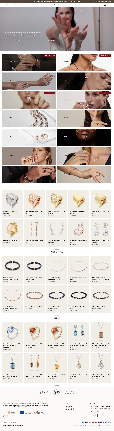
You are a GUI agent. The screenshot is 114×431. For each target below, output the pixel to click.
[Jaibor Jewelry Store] (57, 5)
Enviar (94, 415)
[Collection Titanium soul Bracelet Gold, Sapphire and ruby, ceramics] (34, 266)
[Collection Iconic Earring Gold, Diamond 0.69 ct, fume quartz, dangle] (34, 363)
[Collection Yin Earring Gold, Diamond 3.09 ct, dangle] (101, 229)
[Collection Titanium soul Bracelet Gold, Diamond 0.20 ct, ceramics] (12, 266)
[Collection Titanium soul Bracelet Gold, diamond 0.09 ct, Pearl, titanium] (101, 266)
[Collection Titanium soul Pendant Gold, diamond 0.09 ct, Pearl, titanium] (56, 266)
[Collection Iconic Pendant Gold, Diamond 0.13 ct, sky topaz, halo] (101, 363)
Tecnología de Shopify (19, 425)
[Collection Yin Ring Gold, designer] (12, 229)
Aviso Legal (72, 425)
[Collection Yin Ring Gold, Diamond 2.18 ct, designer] (12, 200)
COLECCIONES (16, 4)
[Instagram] (7, 416)
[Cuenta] (105, 5)
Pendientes (83, 40)
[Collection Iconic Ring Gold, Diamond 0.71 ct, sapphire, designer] (34, 332)
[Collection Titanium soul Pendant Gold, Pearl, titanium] (78, 266)
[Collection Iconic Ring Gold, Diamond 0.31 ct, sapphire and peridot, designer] (56, 332)
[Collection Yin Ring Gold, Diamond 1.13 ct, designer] (34, 200)
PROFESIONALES (6, 4)
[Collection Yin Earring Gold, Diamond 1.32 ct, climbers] (56, 229)
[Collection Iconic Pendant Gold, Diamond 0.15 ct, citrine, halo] (56, 363)
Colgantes (51, 40)
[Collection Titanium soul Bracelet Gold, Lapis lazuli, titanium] (56, 295)
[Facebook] (4, 416)
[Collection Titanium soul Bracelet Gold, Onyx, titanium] (78, 295)
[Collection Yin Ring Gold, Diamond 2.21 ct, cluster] (78, 229)
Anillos (20, 40)
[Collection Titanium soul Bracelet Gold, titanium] (34, 295)
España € (109, 1)
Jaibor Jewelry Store (10, 425)
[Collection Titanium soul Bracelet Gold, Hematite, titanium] (101, 295)
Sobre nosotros (108, 425)
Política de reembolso (89, 425)
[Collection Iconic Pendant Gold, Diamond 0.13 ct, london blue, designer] (12, 363)
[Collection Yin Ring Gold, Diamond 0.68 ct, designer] (78, 200)
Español (102, 1)
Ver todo (57, 249)
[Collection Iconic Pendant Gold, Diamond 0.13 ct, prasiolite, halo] (78, 363)
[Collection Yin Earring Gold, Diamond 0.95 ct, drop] (34, 229)
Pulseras (19, 44)
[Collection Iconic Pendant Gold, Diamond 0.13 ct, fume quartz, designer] (101, 332)
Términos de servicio (99, 425)
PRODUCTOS (25, 4)
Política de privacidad (80, 425)
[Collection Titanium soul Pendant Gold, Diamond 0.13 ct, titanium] (12, 295)
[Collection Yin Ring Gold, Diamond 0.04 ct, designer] (101, 200)
